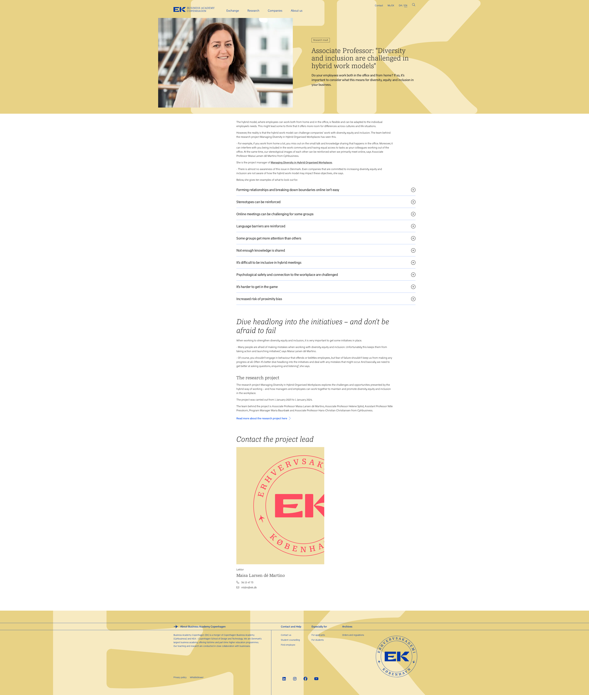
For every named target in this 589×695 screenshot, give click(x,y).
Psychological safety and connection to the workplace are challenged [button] (287, 274)
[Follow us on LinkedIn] (284, 679)
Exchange (232, 10)
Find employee (288, 644)
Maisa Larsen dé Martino (260, 575)
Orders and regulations (353, 634)
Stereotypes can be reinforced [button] (258, 202)
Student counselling (290, 639)
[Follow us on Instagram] (295, 679)
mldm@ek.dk (249, 587)
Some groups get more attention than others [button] (268, 238)
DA (400, 5)
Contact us (286, 634)
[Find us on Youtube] (316, 679)
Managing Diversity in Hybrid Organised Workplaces (301, 162)
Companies (275, 10)
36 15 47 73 (247, 582)
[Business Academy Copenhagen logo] (196, 9)
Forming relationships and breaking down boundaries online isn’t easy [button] (287, 189)
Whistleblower (197, 677)
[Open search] (414, 5)
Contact (379, 5)
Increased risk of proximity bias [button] (259, 299)
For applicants (318, 634)
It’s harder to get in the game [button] (257, 286)
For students (318, 639)
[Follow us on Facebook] (305, 679)
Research (253, 10)
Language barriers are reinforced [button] (260, 226)
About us (296, 10)
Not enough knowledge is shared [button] (260, 250)
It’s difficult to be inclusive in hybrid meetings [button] (268, 262)
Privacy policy (180, 677)
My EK (391, 5)
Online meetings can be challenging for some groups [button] (275, 214)
